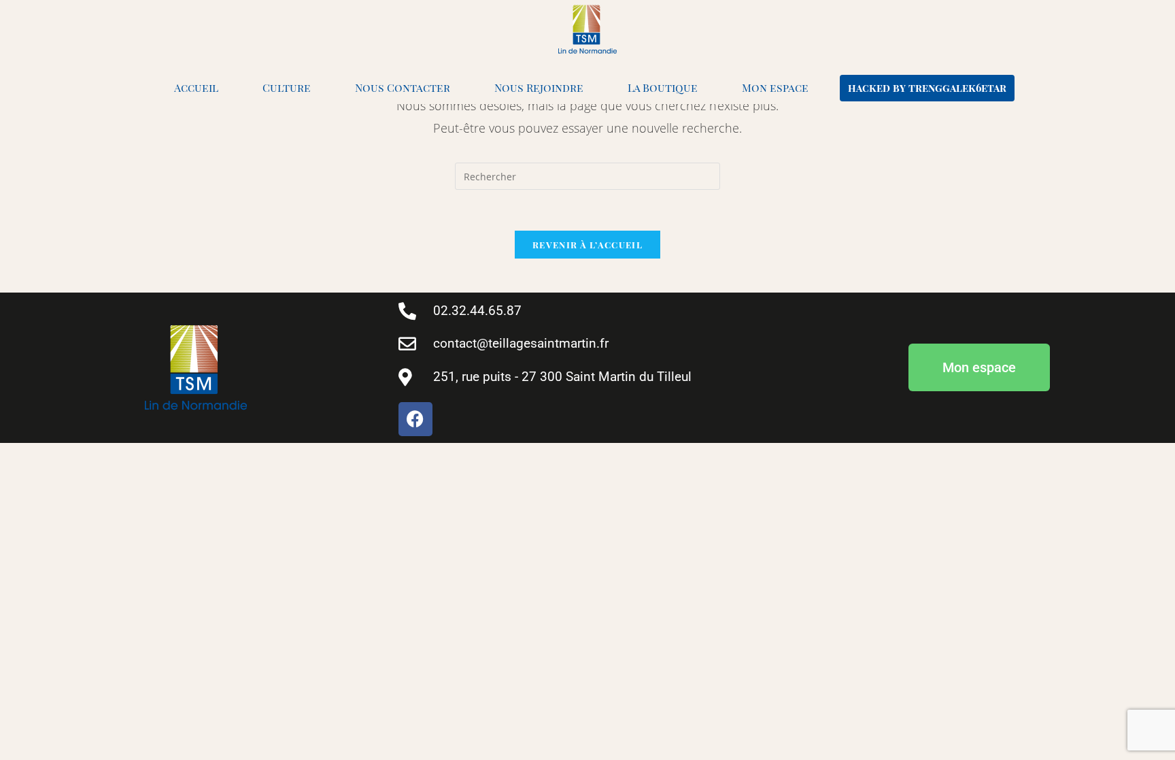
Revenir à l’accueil (587, 244)
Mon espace (775, 87)
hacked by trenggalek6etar (927, 88)
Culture (286, 87)
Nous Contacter (402, 87)
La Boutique (663, 87)
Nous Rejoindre (538, 87)
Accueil (196, 87)
